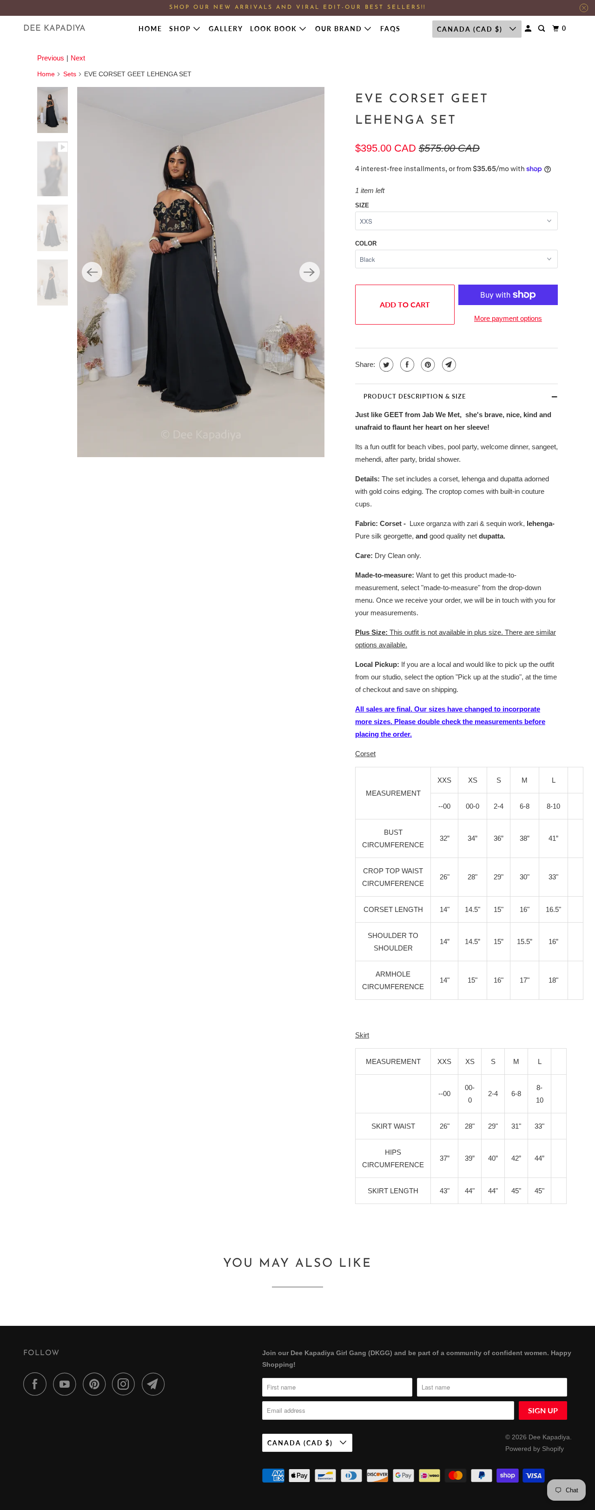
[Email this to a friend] (448, 365)
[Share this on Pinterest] (427, 365)
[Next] (309, 272)
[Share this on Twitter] (385, 365)
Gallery (226, 29)
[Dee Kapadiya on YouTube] (67, 1384)
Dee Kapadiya (54, 29)
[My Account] (529, 28)
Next (78, 58)
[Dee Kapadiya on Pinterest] (96, 1384)
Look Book (274, 29)
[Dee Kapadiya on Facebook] (37, 1384)
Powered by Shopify (534, 1448)
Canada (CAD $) (471, 29)
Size (362, 205)
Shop (181, 29)
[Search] (542, 28)
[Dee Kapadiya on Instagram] (126, 1384)
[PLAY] (200, 272)
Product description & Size (415, 396)
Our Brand (339, 29)
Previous (50, 58)
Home (150, 29)
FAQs (390, 29)
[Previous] (92, 272)
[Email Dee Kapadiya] (156, 1384)
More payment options (508, 318)
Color (366, 243)
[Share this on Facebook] (406, 365)
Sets (69, 74)
